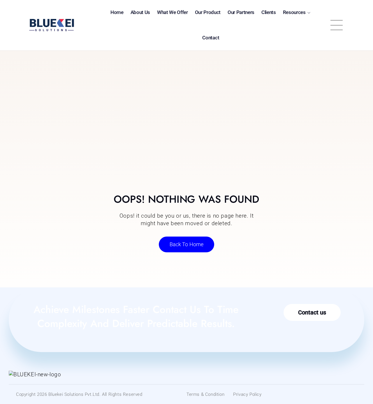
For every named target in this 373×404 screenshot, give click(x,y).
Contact (210, 38)
